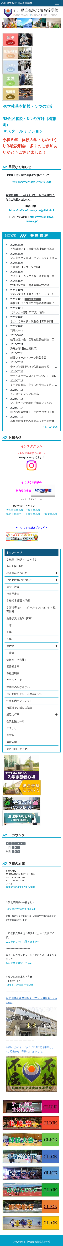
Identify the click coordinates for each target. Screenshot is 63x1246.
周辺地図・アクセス (18, 748)
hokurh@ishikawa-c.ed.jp (20, 886)
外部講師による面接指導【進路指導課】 (33, 248)
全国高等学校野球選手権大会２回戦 (31, 402)
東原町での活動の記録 (19, 707)
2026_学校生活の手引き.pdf (20, 909)
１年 (9, 625)
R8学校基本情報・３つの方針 (28, 106)
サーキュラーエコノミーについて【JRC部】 (36, 375)
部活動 (10, 645)
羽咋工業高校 (33, 514)
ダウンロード (14, 680)
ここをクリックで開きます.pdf (22, 941)
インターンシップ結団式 (24, 393)
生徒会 (10, 652)
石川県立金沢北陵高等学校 (16, 3)
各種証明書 (12, 673)
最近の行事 (12, 714)
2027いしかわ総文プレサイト (31, 527)
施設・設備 (12, 586)
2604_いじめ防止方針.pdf (19, 985)
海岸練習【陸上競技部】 (24, 348)
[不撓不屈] (31, 1073)
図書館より (12, 666)
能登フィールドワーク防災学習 (28, 357)
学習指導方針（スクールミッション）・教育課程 (31, 609)
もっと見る (51, 427)
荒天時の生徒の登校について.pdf (31, 182)
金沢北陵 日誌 (14, 566)
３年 (9, 639)
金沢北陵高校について (19, 579)
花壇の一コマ (18, 330)
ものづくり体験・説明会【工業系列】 (32, 321)
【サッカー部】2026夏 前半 (27, 312)
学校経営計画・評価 (18, 600)
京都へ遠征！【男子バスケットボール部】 (34, 294)
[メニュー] (57, 3)
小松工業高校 (33, 510)
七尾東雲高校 (50, 514)
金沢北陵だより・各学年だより (24, 694)
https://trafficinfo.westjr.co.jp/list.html (31, 210)
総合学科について (16, 573)
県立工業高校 (13, 514)
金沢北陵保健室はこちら (19, 963)
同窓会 (10, 735)
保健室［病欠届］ (16, 659)
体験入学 (11, 742)
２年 (9, 632)
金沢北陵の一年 (15, 721)
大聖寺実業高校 (14, 510)
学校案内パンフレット (19, 700)
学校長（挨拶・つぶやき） (21, 559)
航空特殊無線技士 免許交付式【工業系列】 (36, 412)
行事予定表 (12, 593)
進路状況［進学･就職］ (20, 618)
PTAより (11, 728)
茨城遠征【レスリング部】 (25, 267)
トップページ (14, 552)
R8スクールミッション (22, 131)
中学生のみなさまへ (18, 687)
